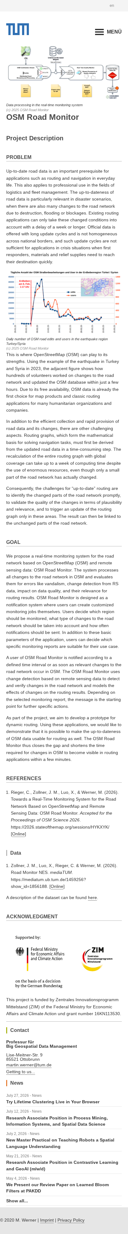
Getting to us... (20, 1071)
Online (18, 833)
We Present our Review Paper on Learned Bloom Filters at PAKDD (57, 1187)
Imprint (47, 1220)
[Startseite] (17, 33)
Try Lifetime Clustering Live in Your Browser (52, 1101)
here (92, 897)
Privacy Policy (71, 1220)
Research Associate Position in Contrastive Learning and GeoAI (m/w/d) (62, 1165)
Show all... (17, 1200)
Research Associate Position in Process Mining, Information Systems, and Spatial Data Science (57, 1121)
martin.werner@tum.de (29, 1064)
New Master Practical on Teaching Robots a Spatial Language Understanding (60, 1143)
